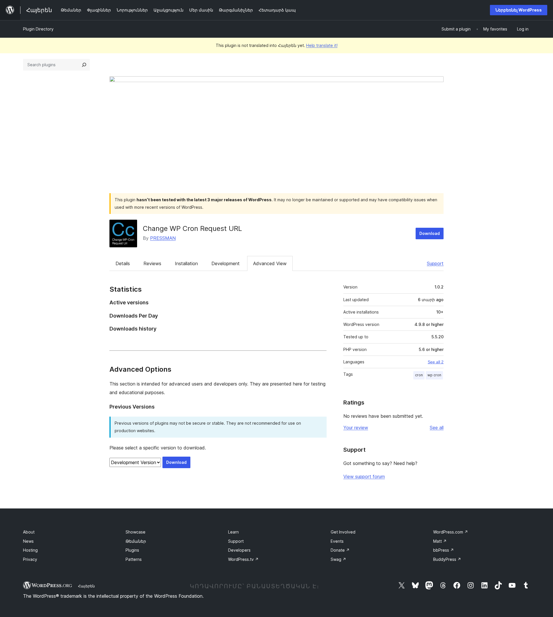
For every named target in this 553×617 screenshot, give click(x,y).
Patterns (134, 559)
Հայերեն (86, 586)
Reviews (152, 263)
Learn (233, 531)
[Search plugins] (84, 65)
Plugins (132, 550)
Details (122, 263)
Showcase (135, 531)
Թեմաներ (136, 541)
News (28, 541)
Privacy (30, 559)
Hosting (30, 550)
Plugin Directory (38, 28)
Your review (355, 427)
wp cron (434, 375)
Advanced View (270, 263)
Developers (239, 550)
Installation (186, 263)
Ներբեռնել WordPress (518, 9)
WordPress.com (450, 531)
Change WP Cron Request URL (192, 228)
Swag (338, 559)
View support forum (364, 476)
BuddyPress (447, 559)
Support (435, 263)
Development (225, 263)
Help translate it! (322, 45)
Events (337, 541)
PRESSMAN (163, 238)
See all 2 (436, 362)
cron (419, 375)
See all (437, 427)
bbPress (443, 550)
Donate (340, 550)
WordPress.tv (243, 559)
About (29, 531)
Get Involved (343, 531)
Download (429, 233)
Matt (440, 541)
